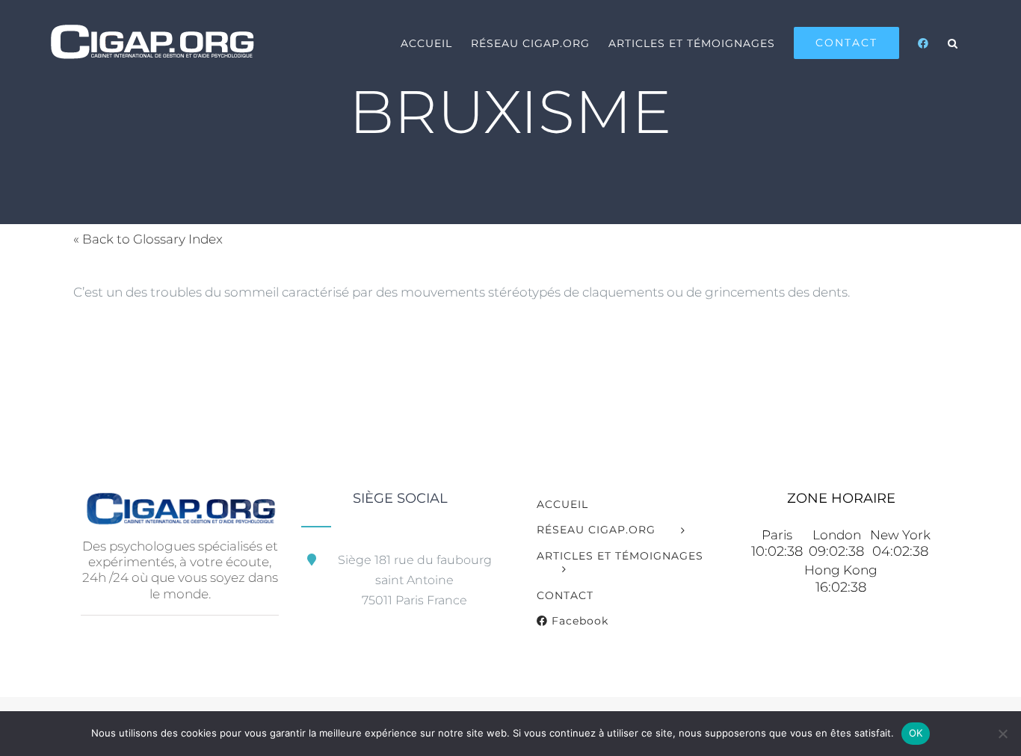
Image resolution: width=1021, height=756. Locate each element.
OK (916, 733)
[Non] (1002, 733)
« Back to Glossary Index (148, 239)
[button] (953, 43)
